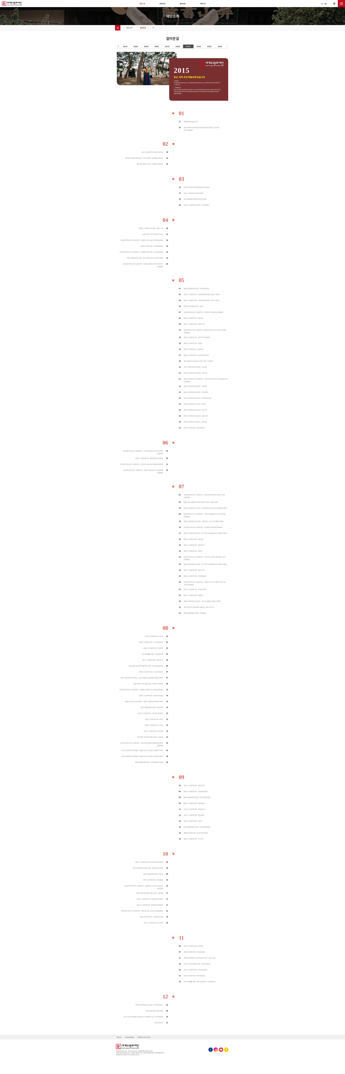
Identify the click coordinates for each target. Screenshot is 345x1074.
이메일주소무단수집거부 (144, 1037)
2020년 (136, 46)
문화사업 (162, 3)
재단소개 (142, 3)
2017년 (167, 46)
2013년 (209, 46)
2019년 (146, 46)
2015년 (188, 46)
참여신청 (182, 3)
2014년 (199, 46)
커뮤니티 (203, 3)
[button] (118, 46)
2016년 (178, 46)
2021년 (125, 46)
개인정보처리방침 (129, 1037)
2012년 (220, 46)
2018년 (157, 46)
